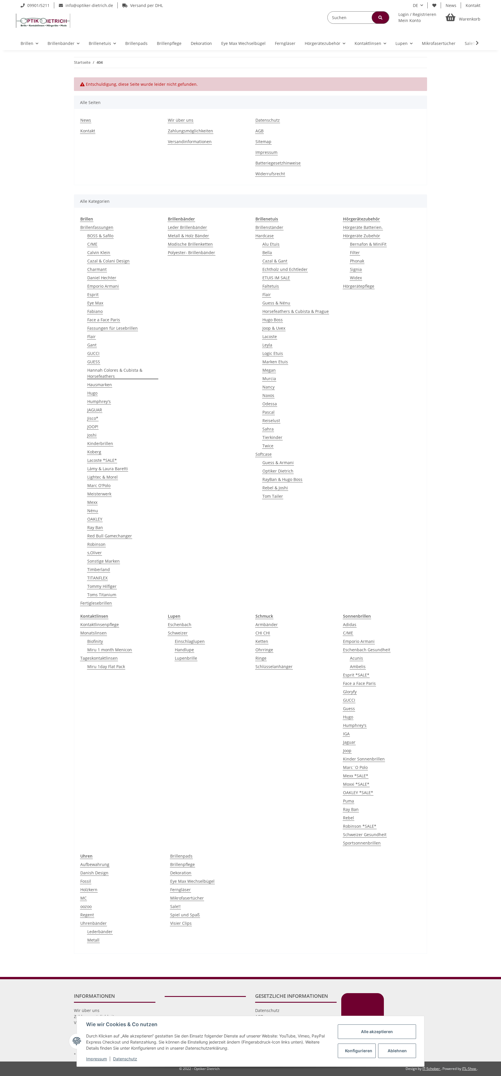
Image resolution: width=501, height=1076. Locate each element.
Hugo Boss (272, 319)
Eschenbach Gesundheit (366, 649)
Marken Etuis (275, 361)
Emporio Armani (103, 286)
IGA (346, 733)
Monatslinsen (93, 633)
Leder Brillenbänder (187, 227)
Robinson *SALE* (359, 826)
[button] (417, 17)
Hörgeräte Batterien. (363, 227)
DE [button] (415, 5)
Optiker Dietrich (277, 471)
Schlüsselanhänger (274, 666)
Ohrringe (264, 649)
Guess (349, 708)
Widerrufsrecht (270, 173)
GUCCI (93, 353)
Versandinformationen (190, 141)
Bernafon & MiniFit (368, 244)
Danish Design (94, 873)
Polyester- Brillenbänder (191, 252)
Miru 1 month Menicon (109, 649)
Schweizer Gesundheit (364, 834)
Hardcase (264, 235)
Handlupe (184, 649)
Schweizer (178, 633)
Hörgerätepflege (358, 286)
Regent (87, 915)
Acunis (356, 658)
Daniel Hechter (101, 277)
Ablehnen (397, 1050)
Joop (347, 750)
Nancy (268, 387)
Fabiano (95, 311)
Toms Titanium (101, 594)
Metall (93, 940)
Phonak (357, 261)
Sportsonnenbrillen (362, 843)
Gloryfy (350, 691)
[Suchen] (380, 17)
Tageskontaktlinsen (99, 658)
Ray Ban (95, 527)
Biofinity (95, 641)
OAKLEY (94, 519)
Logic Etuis (272, 353)
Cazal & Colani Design (108, 261)
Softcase (263, 454)
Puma (348, 801)
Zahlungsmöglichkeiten (190, 131)
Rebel (348, 817)
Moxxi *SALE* (356, 784)
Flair (91, 336)
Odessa (269, 403)
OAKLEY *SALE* (358, 792)
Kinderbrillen (100, 443)
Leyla (267, 345)
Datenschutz (267, 120)
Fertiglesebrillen (96, 603)
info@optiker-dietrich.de (88, 5)
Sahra (268, 429)
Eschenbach (179, 624)
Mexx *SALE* (355, 775)
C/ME (92, 244)
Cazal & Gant (274, 261)
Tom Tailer (272, 496)
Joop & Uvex (273, 328)
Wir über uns (180, 120)
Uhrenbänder (93, 923)
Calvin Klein (98, 252)
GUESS (93, 361)
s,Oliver (94, 552)
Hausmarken (99, 384)
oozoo (86, 906)
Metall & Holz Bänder (188, 235)
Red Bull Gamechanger (109, 536)
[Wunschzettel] (434, 5)
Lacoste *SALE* (102, 460)
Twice (267, 445)
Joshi (92, 435)
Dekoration (180, 873)
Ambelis (358, 666)
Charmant (97, 269)
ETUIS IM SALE (276, 277)
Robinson (96, 544)
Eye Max (95, 303)
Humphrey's (99, 401)
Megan (269, 370)
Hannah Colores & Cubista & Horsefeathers (114, 373)
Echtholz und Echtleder (285, 269)
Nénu (92, 510)
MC (83, 898)
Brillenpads (181, 856)
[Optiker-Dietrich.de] (43, 20)
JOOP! (92, 426)
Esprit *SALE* (356, 675)
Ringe (260, 658)
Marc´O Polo (355, 767)
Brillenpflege (182, 864)
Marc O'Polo (98, 485)
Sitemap (263, 141)
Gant (92, 345)
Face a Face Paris (103, 319)
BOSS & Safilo (100, 235)
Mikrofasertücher (187, 898)
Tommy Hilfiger (102, 586)
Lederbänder (99, 931)
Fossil (85, 881)
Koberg (94, 452)
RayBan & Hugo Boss (282, 479)
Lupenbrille (186, 658)
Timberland (98, 569)
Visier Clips (181, 923)
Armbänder (266, 624)
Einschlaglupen (190, 641)
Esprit (93, 294)
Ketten (261, 641)
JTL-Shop (469, 1068)
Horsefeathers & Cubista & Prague (295, 311)
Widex (356, 277)
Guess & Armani (278, 462)
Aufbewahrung (94, 864)
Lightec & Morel (102, 477)
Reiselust (271, 420)
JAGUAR (94, 410)
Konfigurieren (358, 1050)
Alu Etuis (270, 244)
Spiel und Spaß (185, 915)
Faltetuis (270, 286)
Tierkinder (272, 437)
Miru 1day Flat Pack (106, 666)
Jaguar (349, 742)
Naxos (268, 395)
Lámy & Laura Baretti (107, 468)
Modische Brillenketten (190, 244)
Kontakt (473, 5)
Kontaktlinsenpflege (99, 624)
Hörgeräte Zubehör (361, 235)
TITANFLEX (97, 578)
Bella (267, 252)
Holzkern (88, 889)
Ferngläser (180, 889)
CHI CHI (262, 633)
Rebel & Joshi (275, 487)
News (451, 5)
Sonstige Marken (103, 561)
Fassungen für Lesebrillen (112, 328)
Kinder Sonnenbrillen (364, 759)
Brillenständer (269, 227)
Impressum (266, 152)
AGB (259, 131)
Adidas (349, 624)
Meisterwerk (99, 494)
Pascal (268, 412)
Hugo (92, 393)
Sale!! (175, 906)
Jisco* (92, 418)
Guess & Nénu (276, 303)
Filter (355, 252)
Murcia (269, 378)
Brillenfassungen (96, 227)
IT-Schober (431, 1068)
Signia (356, 269)
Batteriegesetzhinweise (278, 163)
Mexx (92, 502)
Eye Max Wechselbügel (192, 881)
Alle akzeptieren (377, 1031)
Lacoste (269, 336)
